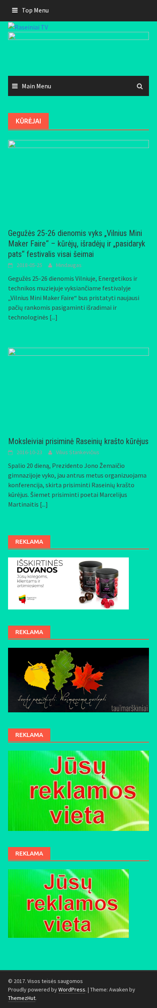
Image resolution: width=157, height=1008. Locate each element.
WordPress (71, 989)
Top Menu (35, 10)
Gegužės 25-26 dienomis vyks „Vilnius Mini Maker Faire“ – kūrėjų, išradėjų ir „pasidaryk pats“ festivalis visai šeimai (76, 243)
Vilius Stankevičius (77, 452)
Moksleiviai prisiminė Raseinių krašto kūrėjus (78, 441)
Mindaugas (69, 265)
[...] (54, 317)
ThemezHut (21, 998)
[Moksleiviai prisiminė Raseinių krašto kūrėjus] (78, 387)
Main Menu (36, 86)
